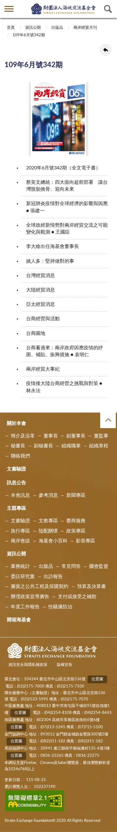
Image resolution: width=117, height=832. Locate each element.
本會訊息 (20, 495)
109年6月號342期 (29, 35)
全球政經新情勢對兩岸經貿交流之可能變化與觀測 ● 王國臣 (67, 228)
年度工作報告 (25, 606)
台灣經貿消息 (40, 275)
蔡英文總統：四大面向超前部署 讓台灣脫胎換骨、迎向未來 (67, 186)
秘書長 (18, 445)
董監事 (101, 436)
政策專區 (76, 531)
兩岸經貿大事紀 (43, 369)
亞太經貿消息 (40, 304)
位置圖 (97, 679)
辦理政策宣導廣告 (30, 596)
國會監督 (98, 566)
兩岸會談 (20, 540)
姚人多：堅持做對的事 (50, 261)
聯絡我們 (20, 456)
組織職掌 (71, 445)
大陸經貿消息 (40, 290)
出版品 (57, 28)
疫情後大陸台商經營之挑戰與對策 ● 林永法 (64, 387)
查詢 (108, 9)
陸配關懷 (48, 531)
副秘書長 (43, 445)
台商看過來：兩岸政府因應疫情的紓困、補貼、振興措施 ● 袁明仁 (64, 351)
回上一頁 (106, 50)
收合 (108, 420)
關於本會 (16, 423)
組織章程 (98, 445)
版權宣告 (64, 665)
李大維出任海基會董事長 (52, 246)
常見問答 (71, 566)
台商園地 (35, 333)
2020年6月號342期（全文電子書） (63, 168)
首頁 (11, 28)
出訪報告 (53, 576)
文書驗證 (16, 469)
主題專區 (16, 508)
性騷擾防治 (60, 606)
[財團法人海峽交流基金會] (63, 9)
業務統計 (20, 566)
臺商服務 (76, 520)
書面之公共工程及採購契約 (39, 586)
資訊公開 (33, 28)
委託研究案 (23, 576)
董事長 (51, 436)
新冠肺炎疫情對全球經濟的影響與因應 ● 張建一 (67, 207)
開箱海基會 (19, 619)
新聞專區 (76, 495)
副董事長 (76, 436)
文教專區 (48, 520)
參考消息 (48, 495)
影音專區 (85, 540)
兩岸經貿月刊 (85, 28)
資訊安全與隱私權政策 (27, 665)
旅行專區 (20, 531)
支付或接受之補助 (77, 596)
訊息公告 (16, 482)
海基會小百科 (53, 540)
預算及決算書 (91, 586)
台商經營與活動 (43, 318)
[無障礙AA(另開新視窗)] (34, 810)
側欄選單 (9, 9)
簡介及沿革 (23, 436)
